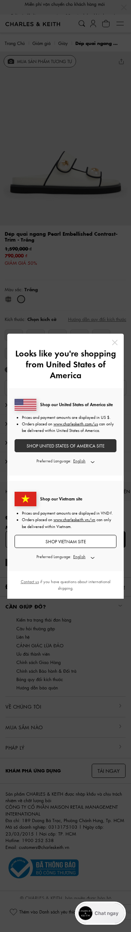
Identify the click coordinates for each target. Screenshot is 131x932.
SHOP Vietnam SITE (65, 541)
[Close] (115, 342)
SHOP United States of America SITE (65, 446)
